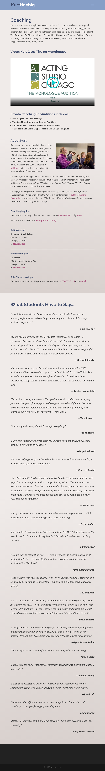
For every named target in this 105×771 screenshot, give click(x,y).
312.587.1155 (19, 244)
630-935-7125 (64, 215)
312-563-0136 (19, 267)
